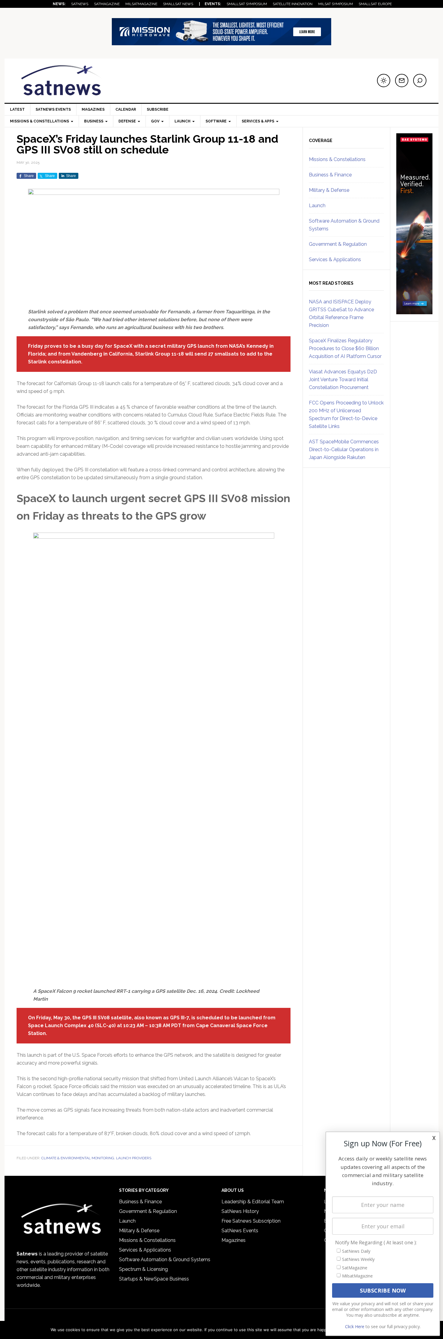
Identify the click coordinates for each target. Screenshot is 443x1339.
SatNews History (240, 1211)
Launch (317, 205)
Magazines (93, 109)
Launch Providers (133, 1158)
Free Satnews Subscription (251, 1221)
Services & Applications (335, 259)
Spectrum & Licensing (143, 1269)
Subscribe (157, 109)
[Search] (419, 80)
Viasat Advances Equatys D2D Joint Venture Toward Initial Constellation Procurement (343, 379)
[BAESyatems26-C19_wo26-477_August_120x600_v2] (414, 311)
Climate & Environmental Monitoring (77, 1158)
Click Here (354, 1326)
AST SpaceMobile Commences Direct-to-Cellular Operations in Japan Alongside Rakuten (344, 449)
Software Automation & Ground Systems (164, 1259)
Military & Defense (329, 190)
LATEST (17, 109)
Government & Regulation (338, 244)
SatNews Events (53, 109)
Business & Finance (330, 175)
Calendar (125, 109)
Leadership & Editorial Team (253, 1201)
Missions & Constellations (337, 159)
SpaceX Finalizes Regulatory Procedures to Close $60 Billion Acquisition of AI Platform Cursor (345, 348)
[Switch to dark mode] (383, 80)
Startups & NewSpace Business (154, 1279)
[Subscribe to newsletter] (401, 80)
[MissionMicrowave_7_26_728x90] (221, 42)
